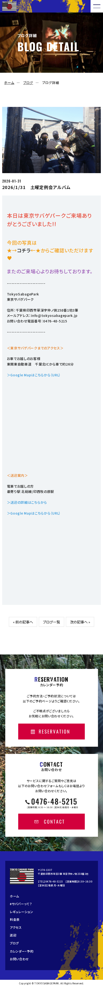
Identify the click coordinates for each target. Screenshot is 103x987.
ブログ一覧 (51, 621)
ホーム (9, 82)
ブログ (28, 82)
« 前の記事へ (23, 621)
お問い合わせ (19, 959)
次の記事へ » (80, 621)
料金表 (15, 919)
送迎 (13, 935)
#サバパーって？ (21, 903)
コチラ (24, 250)
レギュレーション (21, 911)
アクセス (16, 927)
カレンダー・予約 (22, 951)
